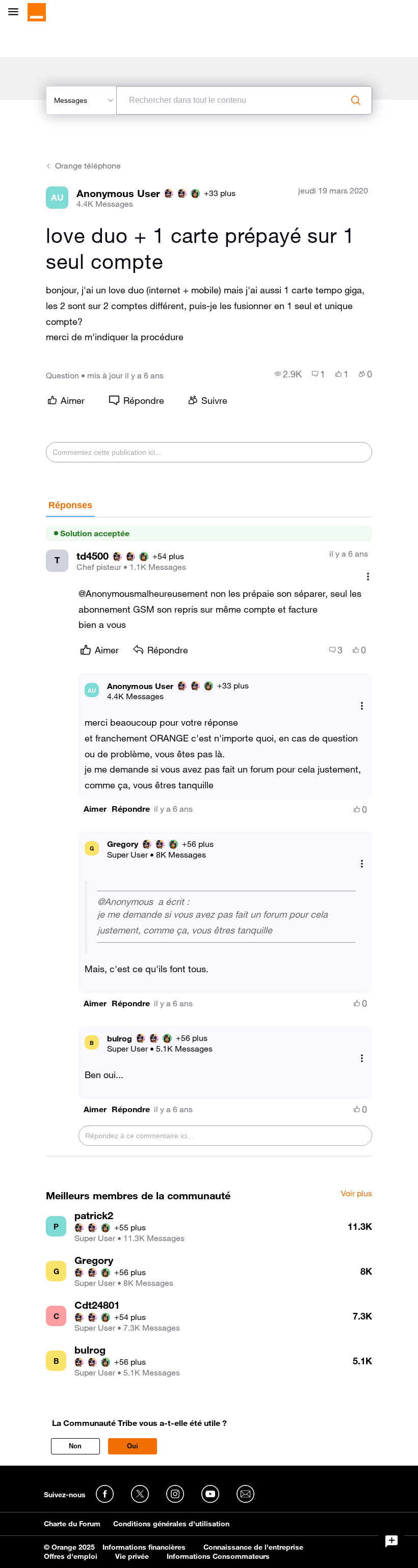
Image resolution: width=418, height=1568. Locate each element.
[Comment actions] (368, 577)
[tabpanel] (209, 837)
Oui (132, 1446)
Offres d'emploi (70, 1556)
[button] (95, 809)
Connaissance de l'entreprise (253, 1547)
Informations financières (144, 1547)
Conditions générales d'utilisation (171, 1523)
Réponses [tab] (70, 505)
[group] (288, 374)
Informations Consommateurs (218, 1556)
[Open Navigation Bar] (16, 12)
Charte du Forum (72, 1523)
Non (75, 1446)
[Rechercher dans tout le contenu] (355, 100)
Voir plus (356, 1193)
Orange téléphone (88, 165)
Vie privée (132, 1556)
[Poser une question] (391, 1541)
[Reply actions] (362, 705)
